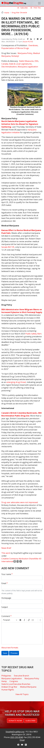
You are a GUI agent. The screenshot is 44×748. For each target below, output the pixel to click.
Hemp (4, 681)
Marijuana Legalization (28, 66)
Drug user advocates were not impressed (19, 502)
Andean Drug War (9, 687)
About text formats (9, 647)
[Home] (13, 3)
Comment (5, 616)
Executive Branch (21, 675)
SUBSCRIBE (30, 720)
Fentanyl (15, 56)
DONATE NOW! (15, 720)
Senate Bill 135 (7, 247)
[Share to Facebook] (28, 39)
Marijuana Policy (25, 53)
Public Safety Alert (33, 333)
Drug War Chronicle (19, 12)
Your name (6, 574)
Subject (4, 607)
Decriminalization (9, 66)
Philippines (6, 675)
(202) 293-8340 (16, 737)
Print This (37, 8)
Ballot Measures (26, 61)
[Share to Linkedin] (31, 39)
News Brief (6, 548)
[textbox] (22, 633)
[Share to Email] (37, 39)
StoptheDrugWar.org (15, 731)
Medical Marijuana (28, 687)
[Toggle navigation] (39, 3)
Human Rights (7, 689)
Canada (4, 64)
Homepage (6, 598)
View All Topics (22, 694)
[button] (41, 39)
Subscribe (24, 8)
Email (3, 583)
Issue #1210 (27, 41)
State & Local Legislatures (20, 64)
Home (6, 12)
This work (5, 553)
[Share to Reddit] (34, 39)
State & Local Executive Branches (15, 684)
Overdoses (33, 45)
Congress (14, 681)
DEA (36, 61)
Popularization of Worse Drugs (15, 48)
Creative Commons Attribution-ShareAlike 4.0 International (21, 560)
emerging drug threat (16, 382)
